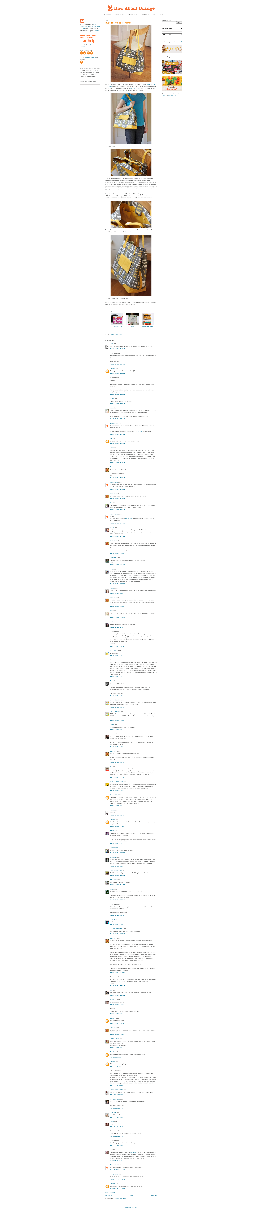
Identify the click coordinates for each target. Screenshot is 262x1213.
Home (131, 1195)
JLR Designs (113, 879)
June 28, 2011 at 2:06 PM (117, 707)
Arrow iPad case (117, 326)
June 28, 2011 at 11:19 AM (117, 394)
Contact (161, 15)
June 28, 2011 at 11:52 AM (117, 536)
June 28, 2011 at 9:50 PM (117, 843)
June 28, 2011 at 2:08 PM (117, 720)
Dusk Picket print (134, 88)
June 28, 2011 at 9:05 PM (117, 826)
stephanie (113, 622)
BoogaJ (112, 398)
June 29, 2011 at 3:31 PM (117, 1014)
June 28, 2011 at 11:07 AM (117, 364)
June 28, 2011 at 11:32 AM (117, 478)
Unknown (112, 368)
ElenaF (112, 1121)
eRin (111, 408)
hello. (111, 889)
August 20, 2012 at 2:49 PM (117, 1170)
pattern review (114, 334)
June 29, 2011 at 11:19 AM (117, 995)
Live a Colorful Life (115, 700)
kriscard (112, 527)
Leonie (112, 734)
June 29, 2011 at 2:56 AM (117, 915)
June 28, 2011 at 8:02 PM (117, 815)
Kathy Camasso (114, 795)
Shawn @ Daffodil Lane (116, 928)
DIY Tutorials (107, 15)
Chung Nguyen (114, 848)
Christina (112, 1052)
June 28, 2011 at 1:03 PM (117, 655)
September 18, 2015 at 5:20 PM (119, 1188)
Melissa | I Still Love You (116, 1090)
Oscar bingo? (178, 42)
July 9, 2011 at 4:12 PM (116, 1145)
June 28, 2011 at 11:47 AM (117, 509)
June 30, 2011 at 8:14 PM (117, 1047)
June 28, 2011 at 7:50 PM (117, 805)
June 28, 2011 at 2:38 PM (117, 747)
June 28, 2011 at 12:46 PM (117, 627)
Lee (111, 1149)
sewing (120, 334)
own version (133, 1152)
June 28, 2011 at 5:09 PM (117, 777)
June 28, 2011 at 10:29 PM (117, 866)
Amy (111, 766)
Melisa (112, 448)
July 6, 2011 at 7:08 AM (116, 1085)
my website (96, 30)
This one (140, 431)
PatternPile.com (114, 1174)
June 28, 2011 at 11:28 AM (117, 443)
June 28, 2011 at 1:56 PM (117, 696)
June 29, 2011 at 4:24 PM (117, 1034)
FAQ (154, 15)
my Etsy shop (128, 518)
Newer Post (108, 1195)
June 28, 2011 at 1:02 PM (117, 646)
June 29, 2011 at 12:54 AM (117, 900)
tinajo (111, 611)
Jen (111, 681)
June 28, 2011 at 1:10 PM (117, 676)
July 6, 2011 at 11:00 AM (116, 1108)
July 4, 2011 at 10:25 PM (117, 1066)
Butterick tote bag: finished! (118, 23)
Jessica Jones (114, 423)
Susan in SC (113, 999)
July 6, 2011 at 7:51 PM (116, 1117)
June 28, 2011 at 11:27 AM (117, 434)
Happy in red (113, 557)
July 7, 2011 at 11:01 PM (116, 1136)
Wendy (112, 588)
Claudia (112, 724)
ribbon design (172, 96)
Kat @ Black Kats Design (117, 781)
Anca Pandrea (114, 650)
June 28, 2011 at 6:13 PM (117, 790)
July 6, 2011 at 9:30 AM (116, 1095)
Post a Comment (110, 1192)
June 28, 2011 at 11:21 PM (117, 885)
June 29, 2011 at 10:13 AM (117, 934)
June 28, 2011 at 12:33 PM (117, 606)
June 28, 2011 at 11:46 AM (117, 498)
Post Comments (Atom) (119, 1199)
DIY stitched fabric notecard (133, 327)
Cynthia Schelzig (114, 1038)
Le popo (112, 919)
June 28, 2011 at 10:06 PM (117, 853)
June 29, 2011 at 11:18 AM (117, 986)
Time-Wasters (145, 15)
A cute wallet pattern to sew (148, 327)
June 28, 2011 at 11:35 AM (117, 489)
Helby (111, 343)
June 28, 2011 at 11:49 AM (117, 523)
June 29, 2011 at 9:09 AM (117, 924)
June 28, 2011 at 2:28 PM (117, 729)
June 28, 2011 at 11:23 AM (117, 419)
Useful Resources (132, 15)
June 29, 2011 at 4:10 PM (117, 1023)
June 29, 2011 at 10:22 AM (117, 972)
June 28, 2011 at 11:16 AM (117, 373)
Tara (111, 438)
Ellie (111, 990)
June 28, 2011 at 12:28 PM (117, 584)
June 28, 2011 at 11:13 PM (117, 875)
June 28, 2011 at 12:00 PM (117, 553)
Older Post (154, 1195)
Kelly (111, 503)
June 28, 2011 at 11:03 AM (117, 349)
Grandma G (113, 467)
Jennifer (112, 830)
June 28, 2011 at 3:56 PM (117, 762)
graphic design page (90, 57)
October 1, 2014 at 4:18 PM (117, 1179)
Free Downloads (119, 15)
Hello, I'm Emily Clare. (116, 870)
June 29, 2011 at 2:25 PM (117, 1004)
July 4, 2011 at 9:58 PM (116, 1057)
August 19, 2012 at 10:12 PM (118, 1160)
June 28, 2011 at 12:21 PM (117, 565)
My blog (112, 551)
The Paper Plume (115, 1099)
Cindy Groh (113, 1112)
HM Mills (112, 810)
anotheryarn (113, 857)
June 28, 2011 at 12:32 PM (117, 593)
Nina (111, 569)
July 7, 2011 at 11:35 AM (116, 1126)
